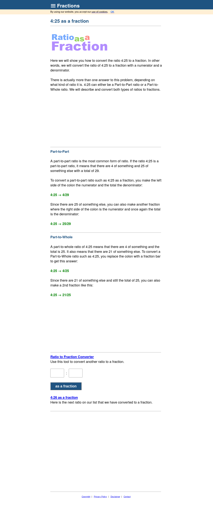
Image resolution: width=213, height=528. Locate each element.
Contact (127, 496)
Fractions (68, 5)
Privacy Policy (100, 496)
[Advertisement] (106, 118)
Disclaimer (115, 496)
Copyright (86, 496)
